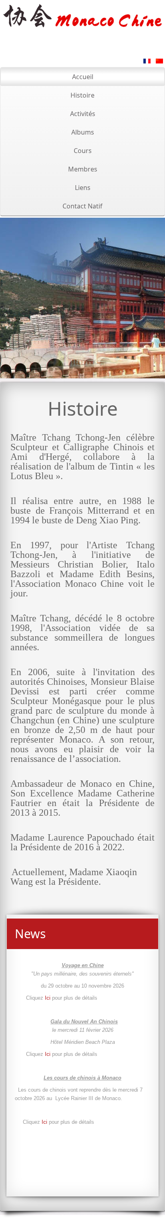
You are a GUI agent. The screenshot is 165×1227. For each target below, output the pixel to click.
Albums (82, 132)
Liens (83, 187)
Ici (48, 998)
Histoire (82, 95)
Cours (83, 150)
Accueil (82, 76)
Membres (82, 169)
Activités (82, 113)
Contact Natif (82, 206)
